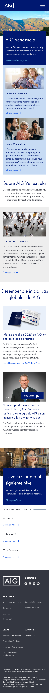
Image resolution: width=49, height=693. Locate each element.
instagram (30, 583)
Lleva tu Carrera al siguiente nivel (23, 479)
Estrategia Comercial (15, 241)
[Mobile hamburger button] (42, 5)
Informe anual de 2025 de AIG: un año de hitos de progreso (24, 337)
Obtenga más (11, 112)
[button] (24, 386)
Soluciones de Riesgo (14, 60)
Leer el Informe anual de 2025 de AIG (20, 363)
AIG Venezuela (20, 40)
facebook (25, 583)
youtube (38, 583)
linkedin (34, 583)
